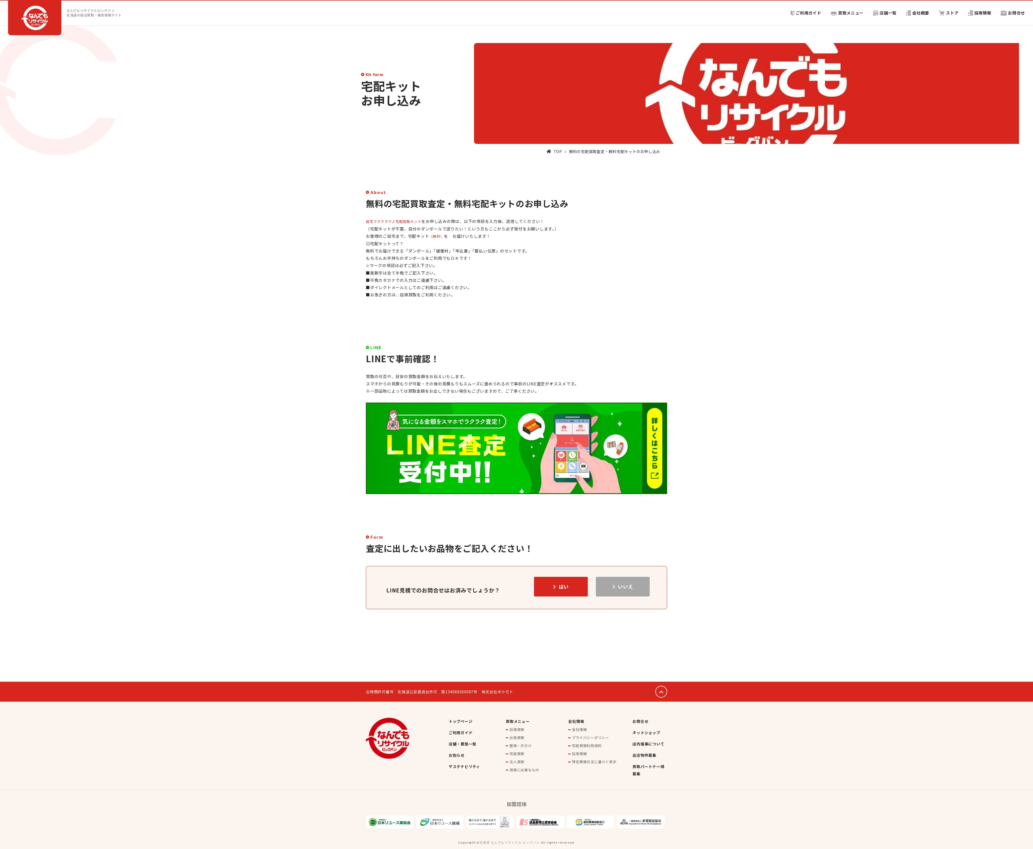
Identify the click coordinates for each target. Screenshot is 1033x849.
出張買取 (517, 737)
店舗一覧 (888, 13)
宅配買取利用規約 (587, 745)
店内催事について (648, 744)
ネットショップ (646, 732)
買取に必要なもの (524, 769)
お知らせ (457, 755)
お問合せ (1016, 13)
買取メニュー (851, 13)
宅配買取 (517, 753)
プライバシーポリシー (590, 737)
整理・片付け (521, 745)
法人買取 (517, 761)
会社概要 (920, 13)
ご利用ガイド (808, 13)
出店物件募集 (644, 755)
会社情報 (576, 721)
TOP (558, 151)
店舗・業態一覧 (462, 744)
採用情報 (982, 13)
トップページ (461, 721)
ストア (952, 13)
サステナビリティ (464, 766)
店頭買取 (517, 729)
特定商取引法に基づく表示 (594, 761)
